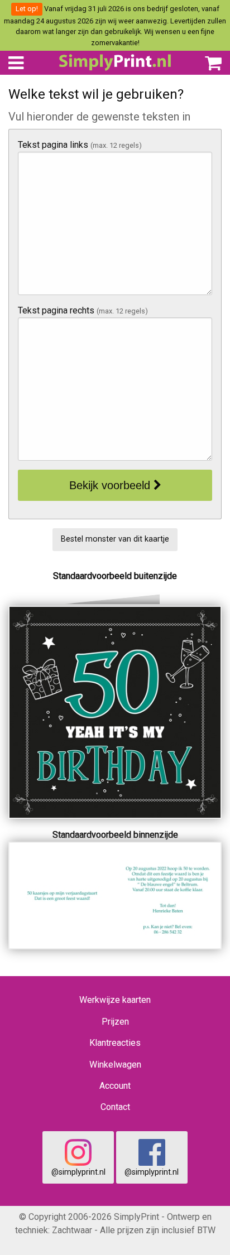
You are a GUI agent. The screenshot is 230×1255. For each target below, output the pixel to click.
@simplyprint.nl (78, 1172)
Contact (115, 1107)
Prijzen (115, 1021)
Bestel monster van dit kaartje (115, 539)
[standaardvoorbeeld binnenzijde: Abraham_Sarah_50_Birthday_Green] (115, 895)
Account (115, 1085)
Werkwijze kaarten (115, 1000)
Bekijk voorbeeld (111, 485)
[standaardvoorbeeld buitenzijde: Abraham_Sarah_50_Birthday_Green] (115, 711)
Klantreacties (115, 1042)
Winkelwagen (115, 1064)
